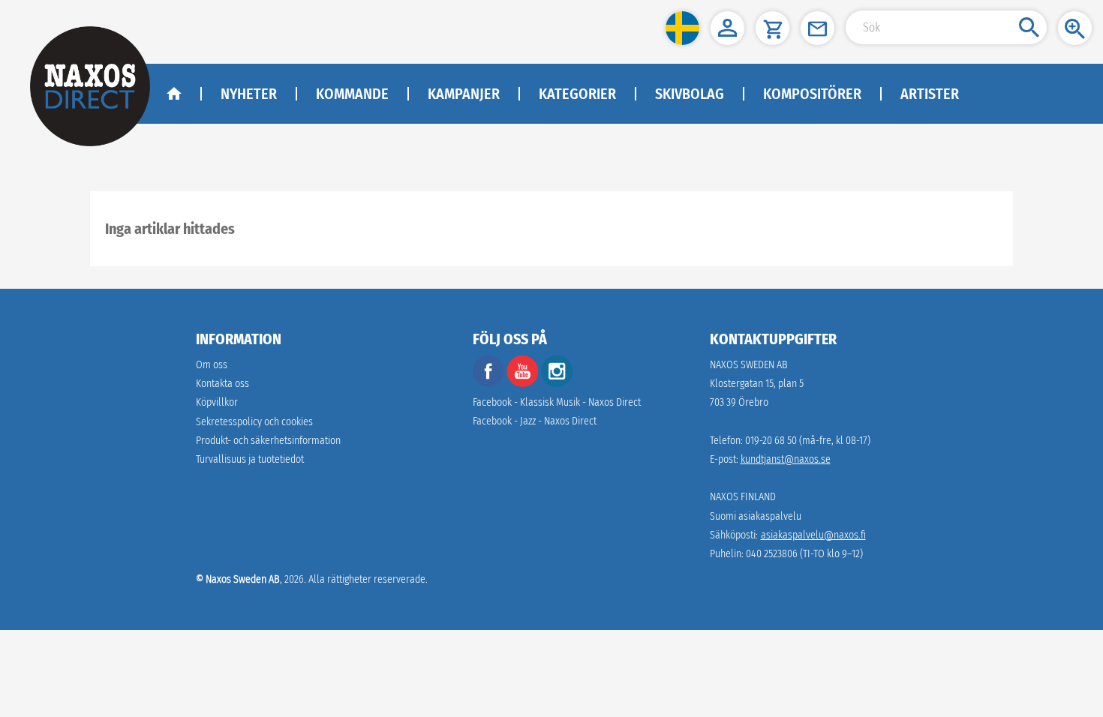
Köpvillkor (217, 402)
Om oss (211, 364)
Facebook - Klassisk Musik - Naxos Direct (557, 402)
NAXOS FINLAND (743, 496)
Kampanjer (464, 94)
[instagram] (557, 383)
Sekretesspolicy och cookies (254, 422)
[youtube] (523, 383)
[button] (682, 28)
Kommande (352, 94)
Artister (929, 94)
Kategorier (577, 94)
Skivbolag (689, 94)
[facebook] (488, 383)
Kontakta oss (222, 383)
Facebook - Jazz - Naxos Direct (535, 421)
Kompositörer (812, 94)
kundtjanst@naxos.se (786, 459)
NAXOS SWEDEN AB (749, 364)
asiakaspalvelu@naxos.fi (813, 535)
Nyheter (249, 94)
